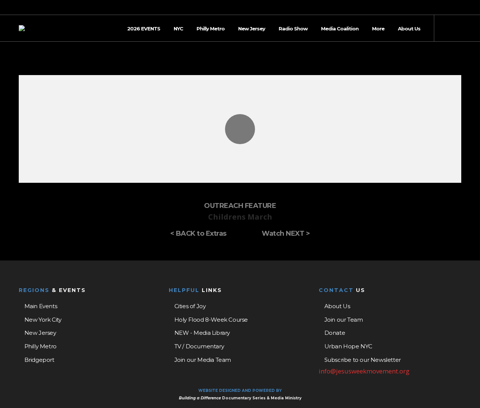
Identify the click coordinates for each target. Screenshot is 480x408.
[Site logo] (22, 28)
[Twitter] (449, 8)
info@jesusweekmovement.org (364, 371)
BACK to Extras (201, 233)
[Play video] (240, 129)
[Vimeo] (459, 8)
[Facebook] (439, 8)
